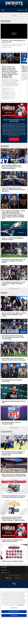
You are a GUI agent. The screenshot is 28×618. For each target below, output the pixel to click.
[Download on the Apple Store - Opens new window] (9, 578)
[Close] (26, 589)
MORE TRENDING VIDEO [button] (14, 288)
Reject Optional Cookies (14, 611)
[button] (14, 34)
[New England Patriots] (14, 584)
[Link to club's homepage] (2, 10)
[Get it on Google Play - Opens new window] (18, 578)
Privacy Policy (9, 605)
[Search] (23, 10)
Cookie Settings (14, 607)
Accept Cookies (14, 615)
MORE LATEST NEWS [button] (14, 427)
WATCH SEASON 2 (14, 139)
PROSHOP (19, 10)
